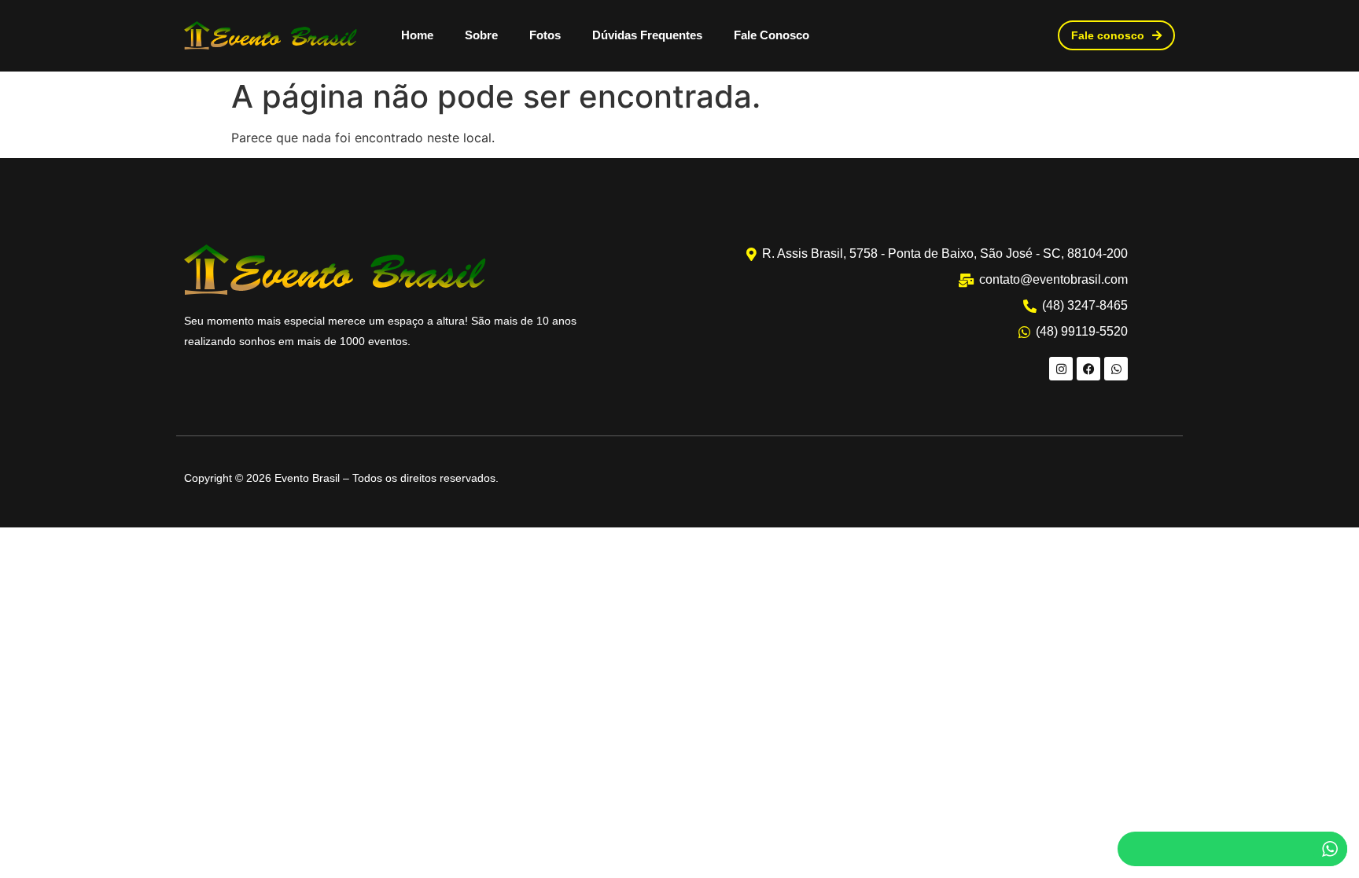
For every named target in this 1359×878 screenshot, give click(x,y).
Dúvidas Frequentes (647, 35)
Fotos (545, 35)
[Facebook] (1088, 368)
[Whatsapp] (1116, 368)
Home (417, 35)
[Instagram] (1061, 368)
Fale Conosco (771, 35)
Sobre (481, 35)
